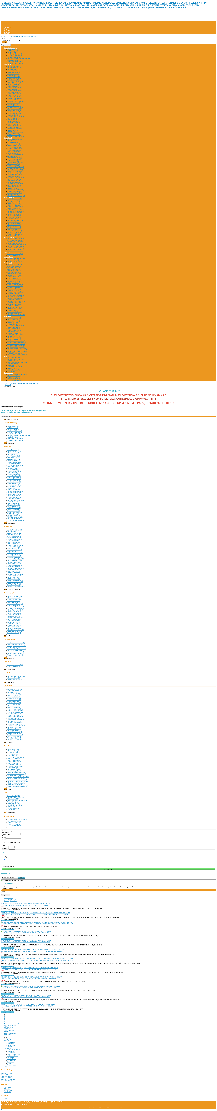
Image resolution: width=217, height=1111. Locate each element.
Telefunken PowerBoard (15, 190)
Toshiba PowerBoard (15, 191)
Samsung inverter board (16, 258)
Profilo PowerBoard (14, 173)
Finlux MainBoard (14, 83)
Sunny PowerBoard (14, 186)
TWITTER (7, 1089)
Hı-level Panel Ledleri (15, 287)
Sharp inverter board (14, 261)
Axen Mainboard (13, 75)
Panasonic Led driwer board (16, 244)
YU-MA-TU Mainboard (15, 136)
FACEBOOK (8, 1087)
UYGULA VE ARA (108, 869)
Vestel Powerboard (14, 193)
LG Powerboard (13, 164)
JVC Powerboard (13, 156)
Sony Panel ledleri (14, 305)
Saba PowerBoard (14, 176)
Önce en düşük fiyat (10, 899)
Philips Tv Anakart (6, 1076)
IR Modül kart (13, 360)
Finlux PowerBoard (14, 151)
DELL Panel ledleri (14, 278)
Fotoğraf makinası (14, 57)
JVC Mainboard (13, 86)
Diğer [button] (5, 356)
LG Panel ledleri (14, 289)
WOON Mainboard (14, 135)
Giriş (5, 1066)
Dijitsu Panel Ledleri (14, 280)
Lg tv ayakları (13, 331)
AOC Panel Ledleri (14, 270)
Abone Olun (21, 877)
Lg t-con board (13, 208)
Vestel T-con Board (14, 234)
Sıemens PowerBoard (15, 183)
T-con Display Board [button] (10, 197)
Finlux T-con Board (14, 205)
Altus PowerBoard (13, 141)
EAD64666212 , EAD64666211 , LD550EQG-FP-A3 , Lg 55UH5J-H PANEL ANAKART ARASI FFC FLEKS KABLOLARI (37, 923)
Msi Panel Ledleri (13, 293)
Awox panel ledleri (14, 272)
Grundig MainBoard (14, 95)
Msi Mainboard (12, 104)
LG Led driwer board (14, 243)
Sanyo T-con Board (14, 222)
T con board (7, 1034)
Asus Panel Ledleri (14, 269)
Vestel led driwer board (15, 251)
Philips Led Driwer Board (16, 246)
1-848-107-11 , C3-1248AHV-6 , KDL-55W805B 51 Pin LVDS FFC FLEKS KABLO (25, 997)
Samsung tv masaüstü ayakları (18, 345)
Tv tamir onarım (15, 819)
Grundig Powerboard (15, 154)
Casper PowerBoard (14, 148)
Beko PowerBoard (14, 147)
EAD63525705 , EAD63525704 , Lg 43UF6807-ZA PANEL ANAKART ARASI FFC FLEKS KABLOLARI (32, 951)
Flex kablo (7, 1028)
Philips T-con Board (15, 212)
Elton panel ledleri (13, 281)
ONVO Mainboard (14, 103)
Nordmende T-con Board (15, 209)
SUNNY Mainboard (14, 125)
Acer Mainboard (13, 66)
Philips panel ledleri (15, 296)
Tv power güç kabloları (15, 61)
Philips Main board (9, 1030)
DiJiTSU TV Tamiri (14, 380)
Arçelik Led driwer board (16, 238)
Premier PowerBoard (14, 171)
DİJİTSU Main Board (15, 81)
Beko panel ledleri (14, 275)
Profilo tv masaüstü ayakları (16, 341)
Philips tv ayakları (14, 338)
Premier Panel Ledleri (15, 298)
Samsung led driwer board (16, 241)
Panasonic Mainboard (15, 107)
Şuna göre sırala (5, 895)
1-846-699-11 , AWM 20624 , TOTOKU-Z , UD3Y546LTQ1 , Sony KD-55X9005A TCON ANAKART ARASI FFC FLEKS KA (37, 960)
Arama (4, 831)
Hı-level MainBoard (14, 90)
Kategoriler (5, 832)
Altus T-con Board (13, 200)
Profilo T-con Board (14, 215)
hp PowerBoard (13, 161)
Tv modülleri (12, 363)
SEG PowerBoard (14, 180)
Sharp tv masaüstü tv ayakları (17, 351)
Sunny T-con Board (14, 231)
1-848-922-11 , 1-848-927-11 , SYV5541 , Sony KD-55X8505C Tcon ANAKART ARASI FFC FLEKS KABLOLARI (34, 914)
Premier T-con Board (14, 214)
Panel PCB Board (14, 367)
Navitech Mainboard (14, 98)
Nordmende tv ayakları (15, 334)
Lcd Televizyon (12, 51)
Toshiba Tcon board (14, 228)
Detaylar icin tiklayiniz (7, 911)
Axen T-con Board (14, 202)
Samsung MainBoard (15, 116)
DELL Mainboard (13, 80)
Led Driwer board (15, 645)
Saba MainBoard (13, 115)
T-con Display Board (14, 611)
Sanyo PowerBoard (14, 179)
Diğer (15, 799)
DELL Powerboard (14, 150)
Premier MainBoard (14, 110)
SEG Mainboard (13, 119)
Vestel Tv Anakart (6, 1077)
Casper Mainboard (14, 78)
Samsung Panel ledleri (16, 301)
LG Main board (8, 1027)
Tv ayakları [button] (7, 316)
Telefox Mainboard (14, 127)
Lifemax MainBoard (14, 93)
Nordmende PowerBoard (15, 167)
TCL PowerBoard (13, 188)
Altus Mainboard (13, 69)
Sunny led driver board (15, 249)
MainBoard (14, 481)
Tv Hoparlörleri (13, 365)
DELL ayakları (12, 324)
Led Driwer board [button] (9, 237)
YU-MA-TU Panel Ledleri (16, 315)
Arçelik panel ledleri (14, 264)
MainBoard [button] (7, 64)
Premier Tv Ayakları (14, 339)
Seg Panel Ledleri (14, 302)
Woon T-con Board (14, 235)
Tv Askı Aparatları (13, 370)
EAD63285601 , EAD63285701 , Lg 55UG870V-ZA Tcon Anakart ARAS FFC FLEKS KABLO (28, 969)
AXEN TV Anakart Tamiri (15, 377)
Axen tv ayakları (13, 321)
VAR (6, 856)
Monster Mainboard (14, 106)
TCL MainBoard (13, 130)
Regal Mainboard (14, 113)
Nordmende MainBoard (15, 101)
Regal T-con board (14, 217)
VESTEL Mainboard (15, 133)
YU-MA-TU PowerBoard (16, 196)
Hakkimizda (7, 30)
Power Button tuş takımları (17, 362)
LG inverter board (14, 260)
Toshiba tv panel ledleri (15, 310)
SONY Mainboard (14, 124)
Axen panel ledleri (14, 273)
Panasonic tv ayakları (14, 336)
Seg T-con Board (13, 223)
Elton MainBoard (13, 84)
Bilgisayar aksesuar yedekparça (18, 58)
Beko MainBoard (13, 77)
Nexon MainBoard (13, 100)
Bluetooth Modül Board (15, 359)
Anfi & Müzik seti (13, 52)
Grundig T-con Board (15, 206)
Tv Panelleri (12, 368)
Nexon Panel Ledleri (14, 290)
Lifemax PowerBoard (14, 159)
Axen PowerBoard (14, 142)
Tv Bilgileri (7, 32)
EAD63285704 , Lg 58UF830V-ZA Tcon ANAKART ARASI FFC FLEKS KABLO (24, 905)
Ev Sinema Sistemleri (14, 54)
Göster (4, 839)
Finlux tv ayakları (13, 328)
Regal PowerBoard (14, 174)
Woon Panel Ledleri (14, 313)
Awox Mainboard (13, 72)
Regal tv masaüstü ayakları (16, 342)
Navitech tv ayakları (14, 333)
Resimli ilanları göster (14, 842)
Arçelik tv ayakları (14, 318)
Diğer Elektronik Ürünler (15, 63)
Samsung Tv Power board (8, 1079)
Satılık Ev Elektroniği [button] (10, 48)
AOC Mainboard (13, 74)
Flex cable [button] (7, 252)
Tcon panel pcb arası (15, 254)
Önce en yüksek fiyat (10, 901)
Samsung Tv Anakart (7, 1073)
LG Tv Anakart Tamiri (14, 376)
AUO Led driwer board (15, 240)
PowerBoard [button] (8, 138)
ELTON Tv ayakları (14, 327)
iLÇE (3, 837)
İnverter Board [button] (8, 257)
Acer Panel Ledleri (14, 266)
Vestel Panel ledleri (14, 312)
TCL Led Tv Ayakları (14, 353)
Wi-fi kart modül (13, 357)
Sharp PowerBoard (14, 182)
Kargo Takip (7, 33)
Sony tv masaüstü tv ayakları (17, 348)
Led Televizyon (12, 49)
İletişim (6, 29)
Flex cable (13, 662)
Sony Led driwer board (15, 248)
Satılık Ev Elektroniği (17, 430)
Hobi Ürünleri (12, 371)
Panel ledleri (14, 711)
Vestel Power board (10, 1033)
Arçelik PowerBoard (14, 139)
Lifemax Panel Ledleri (15, 286)
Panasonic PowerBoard (15, 168)
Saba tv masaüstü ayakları (16, 344)
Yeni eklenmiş (8, 898)
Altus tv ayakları (13, 319)
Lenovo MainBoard (14, 92)
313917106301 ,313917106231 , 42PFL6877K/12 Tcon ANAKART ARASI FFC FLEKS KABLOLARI (31, 978)
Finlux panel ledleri (14, 283)
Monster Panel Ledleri (15, 292)
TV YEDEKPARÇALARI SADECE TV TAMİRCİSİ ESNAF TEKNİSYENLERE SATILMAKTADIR (44, 3)
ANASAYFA (7, 27)
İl (2, 835)
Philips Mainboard (14, 109)
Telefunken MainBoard (15, 129)
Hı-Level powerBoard (15, 162)
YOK (6, 858)
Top (2, 1109)
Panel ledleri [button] (8, 263)
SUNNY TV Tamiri (13, 379)
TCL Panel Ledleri (14, 309)
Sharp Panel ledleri (14, 304)
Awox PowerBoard (14, 145)
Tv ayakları (16, 764)
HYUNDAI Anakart (14, 87)
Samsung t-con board (15, 220)
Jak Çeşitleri (12, 60)
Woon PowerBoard (14, 194)
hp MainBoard (12, 89)
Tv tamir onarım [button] (8, 373)
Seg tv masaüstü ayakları (15, 347)
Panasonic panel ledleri (15, 295)
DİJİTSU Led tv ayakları (15, 325)
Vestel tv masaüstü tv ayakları (17, 354)
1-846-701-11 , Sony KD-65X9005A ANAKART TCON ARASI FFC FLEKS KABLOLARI (27, 1006)
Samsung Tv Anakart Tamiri (17, 374)
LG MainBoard (13, 96)
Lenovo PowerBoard (14, 157)
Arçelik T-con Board (14, 199)
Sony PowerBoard (14, 185)
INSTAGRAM (8, 1090)
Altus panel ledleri (13, 267)
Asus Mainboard (13, 71)
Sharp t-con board (14, 225)
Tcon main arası (13, 255)
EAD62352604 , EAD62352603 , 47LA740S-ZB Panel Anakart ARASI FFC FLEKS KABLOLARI (29, 987)
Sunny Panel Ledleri (14, 307)
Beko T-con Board (13, 203)
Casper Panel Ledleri (14, 276)
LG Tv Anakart (5, 1074)
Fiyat (3, 845)
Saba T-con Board (13, 219)
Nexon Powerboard (14, 165)
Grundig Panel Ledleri (15, 284)
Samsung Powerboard (15, 177)
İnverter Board (14, 674)
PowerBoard (14, 554)
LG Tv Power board (6, 1081)
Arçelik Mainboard (14, 67)
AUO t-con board (13, 229)
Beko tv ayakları (13, 322)
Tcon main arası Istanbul (11, 1024)
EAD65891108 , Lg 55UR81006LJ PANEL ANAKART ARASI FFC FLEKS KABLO (25, 942)
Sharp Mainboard (13, 121)
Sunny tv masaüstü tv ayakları (17, 350)
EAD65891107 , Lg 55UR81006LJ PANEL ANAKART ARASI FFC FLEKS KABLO (25, 933)
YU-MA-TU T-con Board (15, 232)
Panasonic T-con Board (15, 211)
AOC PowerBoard (13, 144)
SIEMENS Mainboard (14, 122)
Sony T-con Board (14, 226)
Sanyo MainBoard (13, 118)
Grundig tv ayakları (14, 330)
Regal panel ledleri (14, 299)
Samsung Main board (10, 1025)
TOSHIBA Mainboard (15, 132)
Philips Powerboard (15, 170)
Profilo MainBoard (13, 112)
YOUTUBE (7, 1092)
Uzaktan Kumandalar (15, 55)
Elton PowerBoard (13, 153)
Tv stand (6, 1031)
